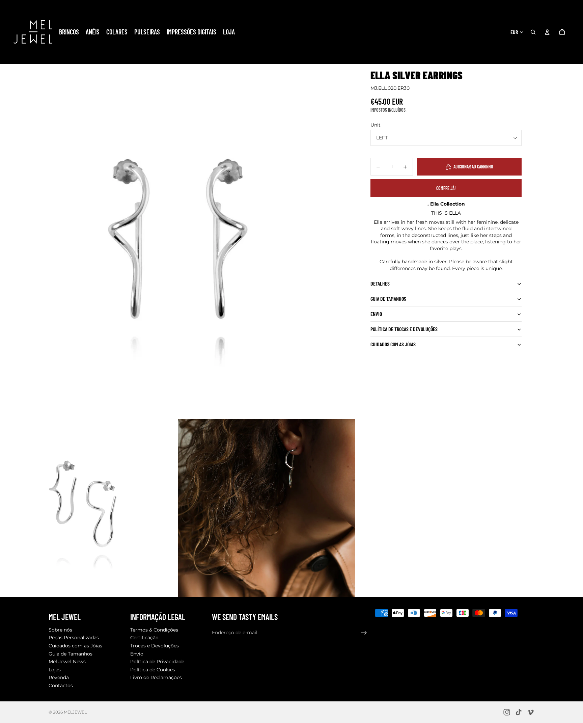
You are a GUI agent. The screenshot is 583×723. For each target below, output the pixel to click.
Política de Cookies (152, 670)
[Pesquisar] (533, 32)
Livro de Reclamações (156, 678)
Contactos (61, 685)
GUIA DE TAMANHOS (388, 299)
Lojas (55, 670)
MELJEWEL (75, 712)
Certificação (144, 638)
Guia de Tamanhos (70, 654)
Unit (375, 125)
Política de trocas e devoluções (404, 329)
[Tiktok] (519, 712)
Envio (376, 314)
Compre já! (446, 188)
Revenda (59, 678)
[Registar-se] (364, 633)
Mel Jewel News (67, 662)
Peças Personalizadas (74, 638)
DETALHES (380, 283)
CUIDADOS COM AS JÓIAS (393, 344)
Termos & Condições (154, 630)
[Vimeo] (530, 712)
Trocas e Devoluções (154, 646)
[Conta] (547, 32)
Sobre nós (60, 630)
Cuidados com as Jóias (75, 646)
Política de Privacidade (157, 662)
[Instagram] (507, 712)
